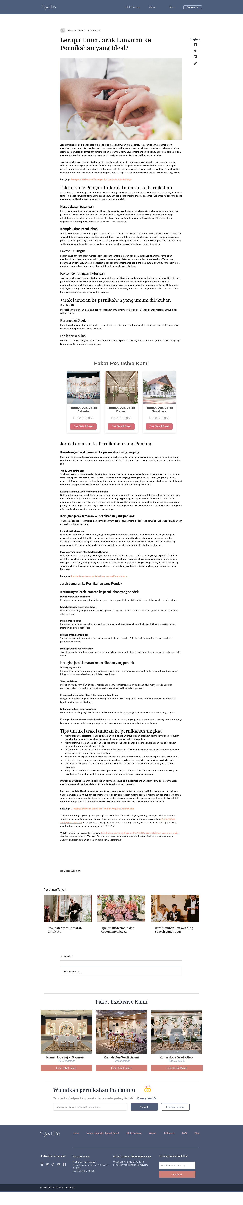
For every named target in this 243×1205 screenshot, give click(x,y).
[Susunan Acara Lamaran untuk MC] (68, 908)
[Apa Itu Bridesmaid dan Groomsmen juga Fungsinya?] (121, 908)
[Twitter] (47, 1164)
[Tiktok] (52, 1164)
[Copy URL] (195, 63)
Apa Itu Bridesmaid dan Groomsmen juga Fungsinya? (117, 929)
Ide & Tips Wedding (70, 870)
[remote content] (121, 395)
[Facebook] (64, 1164)
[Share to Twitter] (195, 51)
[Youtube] (58, 1164)
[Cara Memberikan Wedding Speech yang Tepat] (175, 908)
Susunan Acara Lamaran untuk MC (65, 929)
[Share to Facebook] (195, 45)
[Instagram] (41, 1164)
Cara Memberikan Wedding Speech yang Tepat (174, 929)
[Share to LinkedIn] (195, 56)
